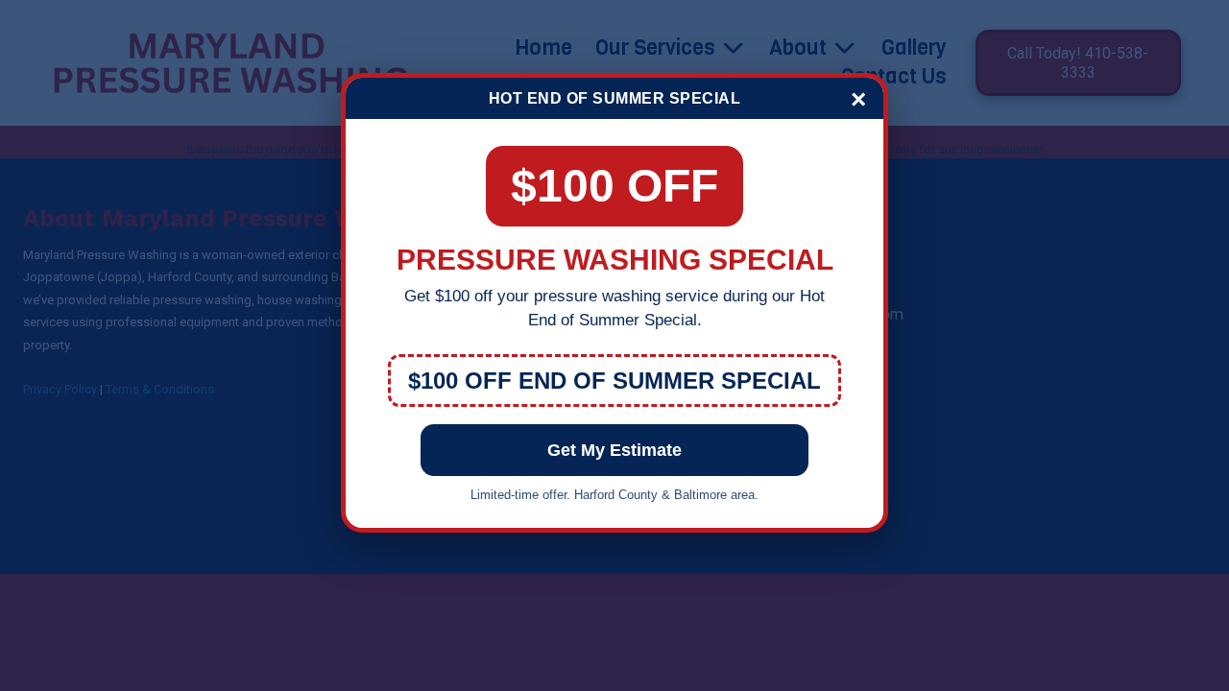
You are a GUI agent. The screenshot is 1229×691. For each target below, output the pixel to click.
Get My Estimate (614, 450)
